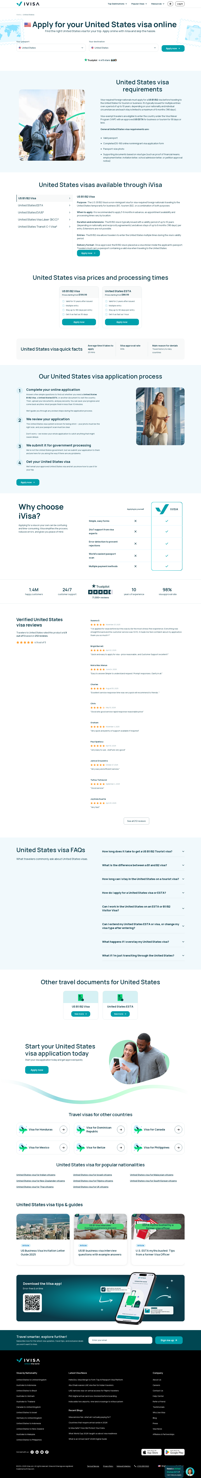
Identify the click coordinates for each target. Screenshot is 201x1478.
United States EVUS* (31, 212)
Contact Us (158, 1390)
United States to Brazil (26, 1390)
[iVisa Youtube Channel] (42, 1452)
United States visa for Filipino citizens (93, 1180)
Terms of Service (93, 1466)
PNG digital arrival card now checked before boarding (93, 1396)
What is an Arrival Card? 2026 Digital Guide (88, 1439)
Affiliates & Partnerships (163, 1434)
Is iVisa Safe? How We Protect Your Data (87, 1428)
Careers (156, 1385)
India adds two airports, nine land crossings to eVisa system (96, 1401)
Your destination (97, 41)
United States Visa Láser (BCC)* (38, 219)
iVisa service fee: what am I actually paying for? (90, 1417)
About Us (157, 1379)
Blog (155, 1418)
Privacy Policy (108, 1466)
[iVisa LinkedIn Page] (37, 1452)
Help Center (158, 1396)
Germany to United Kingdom (29, 1418)
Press (155, 1423)
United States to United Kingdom (31, 1379)
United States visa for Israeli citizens (92, 1174)
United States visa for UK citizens (90, 1186)
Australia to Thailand (25, 1401)
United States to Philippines (29, 1439)
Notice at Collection (124, 1466)
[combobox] (51, 48)
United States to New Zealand (30, 1429)
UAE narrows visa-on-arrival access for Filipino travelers (94, 1390)
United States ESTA (30, 205)
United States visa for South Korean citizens (153, 1180)
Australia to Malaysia (25, 1434)
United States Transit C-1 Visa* (37, 226)
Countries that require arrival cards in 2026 (88, 1422)
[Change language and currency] (170, 4)
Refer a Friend (159, 1401)
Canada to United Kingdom (28, 1407)
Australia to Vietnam (25, 1396)
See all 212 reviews (136, 821)
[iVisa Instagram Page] (32, 1452)
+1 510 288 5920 (143, 1466)
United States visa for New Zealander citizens (40, 1180)
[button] (118, 3)
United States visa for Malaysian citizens (151, 1174)
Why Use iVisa (159, 1412)
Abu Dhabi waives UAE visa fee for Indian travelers (91, 1385)
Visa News (157, 1429)
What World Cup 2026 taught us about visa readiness (93, 1433)
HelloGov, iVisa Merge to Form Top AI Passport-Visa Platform (96, 1379)
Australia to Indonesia (26, 1385)
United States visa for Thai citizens (35, 1186)
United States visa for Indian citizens (35, 1174)
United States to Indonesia (28, 1423)
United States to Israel (26, 1412)
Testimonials (158, 1407)
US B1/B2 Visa (27, 198)
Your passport (22, 41)
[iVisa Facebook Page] (47, 1452)
